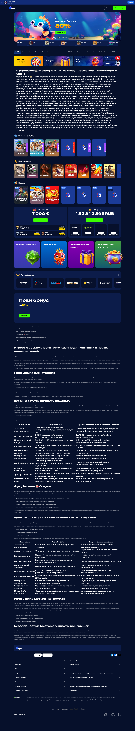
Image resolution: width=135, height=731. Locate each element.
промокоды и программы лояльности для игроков (31, 337)
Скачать (131, 2)
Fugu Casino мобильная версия (25, 340)
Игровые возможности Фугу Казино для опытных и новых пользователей (38, 326)
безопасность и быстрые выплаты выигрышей (29, 342)
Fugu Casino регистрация (23, 328)
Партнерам (73, 690)
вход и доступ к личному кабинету (26, 331)
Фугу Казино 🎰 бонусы (22, 334)
